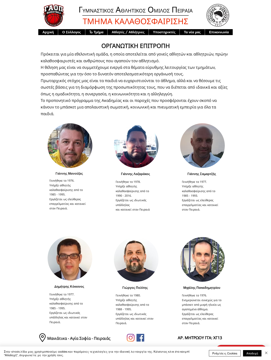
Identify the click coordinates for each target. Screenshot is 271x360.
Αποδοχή (252, 353)
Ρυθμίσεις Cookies (224, 353)
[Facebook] (140, 338)
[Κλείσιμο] (266, 353)
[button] (71, 32)
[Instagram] (131, 338)
